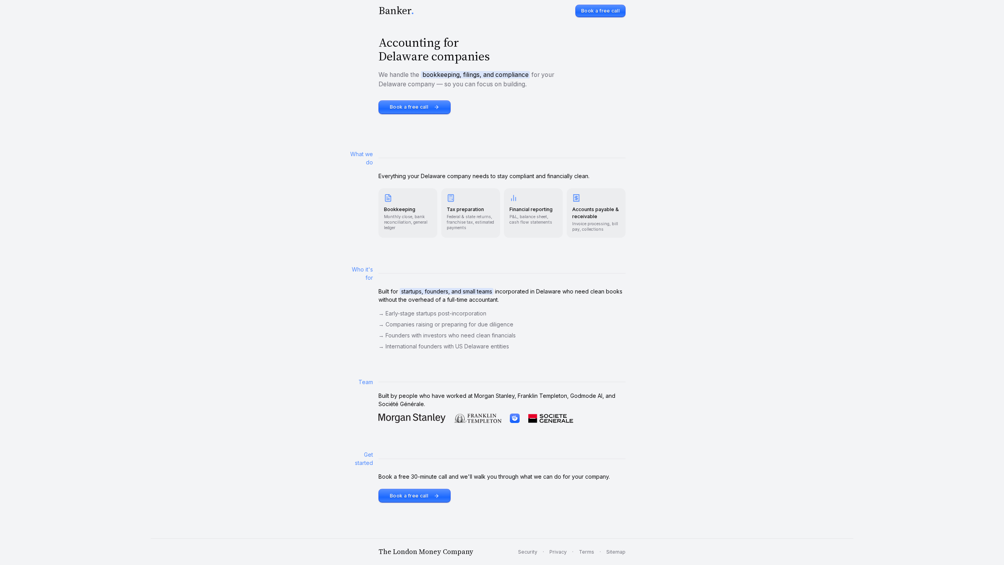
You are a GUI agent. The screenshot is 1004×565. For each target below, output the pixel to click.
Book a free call (600, 11)
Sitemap (616, 552)
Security (527, 552)
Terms (586, 552)
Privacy (558, 552)
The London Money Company (425, 551)
